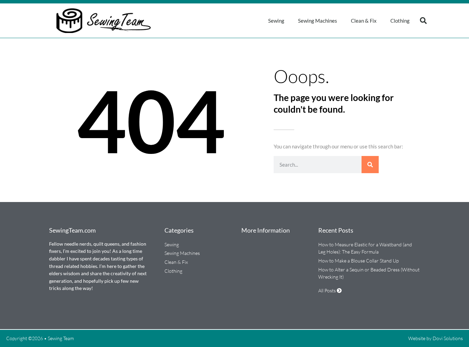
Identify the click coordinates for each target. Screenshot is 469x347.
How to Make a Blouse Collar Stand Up (358, 261)
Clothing (400, 21)
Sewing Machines (317, 21)
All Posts (327, 290)
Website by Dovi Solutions (435, 338)
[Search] (370, 164)
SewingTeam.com (72, 230)
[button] (423, 20)
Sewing (276, 21)
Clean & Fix (364, 21)
